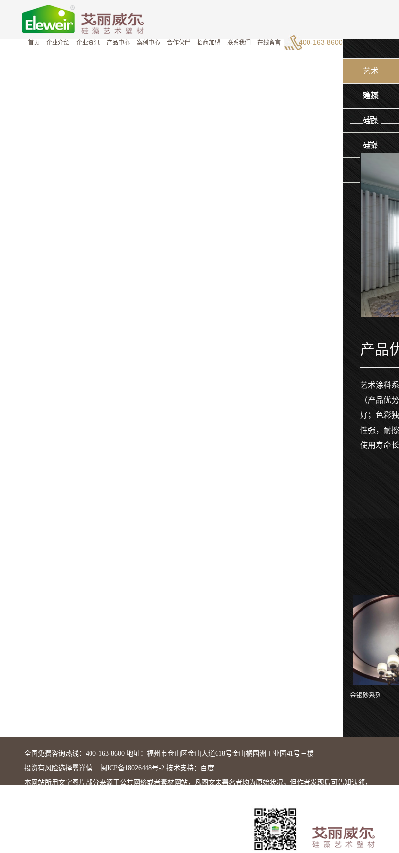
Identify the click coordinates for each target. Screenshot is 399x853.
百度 (207, 768)
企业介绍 (58, 42)
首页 (33, 42)
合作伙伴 (178, 42)
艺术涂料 (371, 75)
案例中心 (148, 42)
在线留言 (269, 42)
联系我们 (239, 42)
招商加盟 (208, 42)
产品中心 (118, 42)
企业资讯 (88, 42)
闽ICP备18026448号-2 (132, 768)
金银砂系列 (365, 695)
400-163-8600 (321, 42)
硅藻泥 (371, 100)
